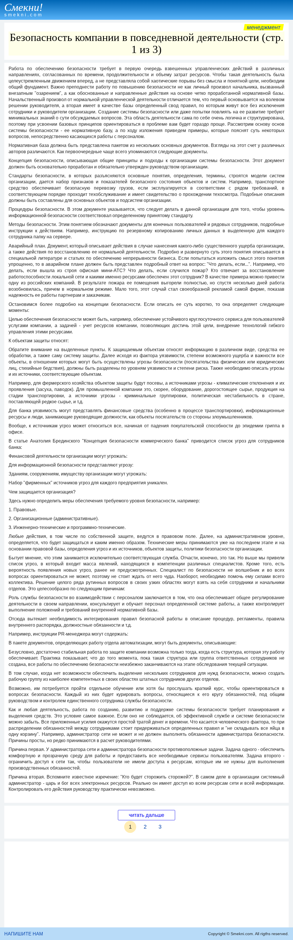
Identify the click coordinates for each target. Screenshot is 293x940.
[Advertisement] (146, 884)
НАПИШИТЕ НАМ (23, 933)
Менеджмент (263, 27)
